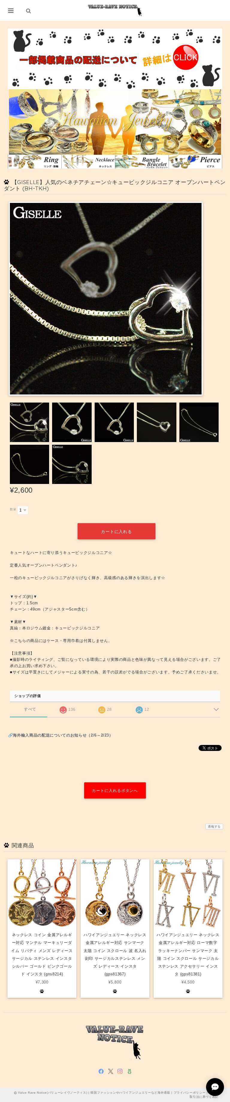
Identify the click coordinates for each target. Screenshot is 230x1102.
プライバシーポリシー (190, 1092)
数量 (13, 509)
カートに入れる (116, 531)
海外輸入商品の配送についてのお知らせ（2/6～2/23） (63, 735)
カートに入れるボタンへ (115, 790)
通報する (214, 826)
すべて (30, 709)
